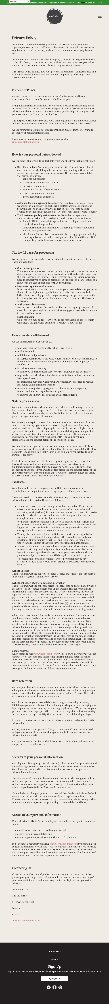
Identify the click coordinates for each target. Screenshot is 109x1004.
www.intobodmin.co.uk (46, 654)
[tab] (54, 952)
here (83, 2)
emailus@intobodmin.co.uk (26, 142)
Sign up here (54, 979)
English (15, 2)
